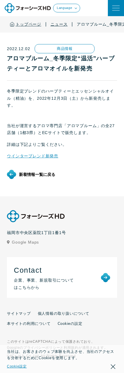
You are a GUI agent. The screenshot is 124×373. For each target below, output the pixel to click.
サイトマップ (19, 313)
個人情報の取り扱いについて (63, 313)
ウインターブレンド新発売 (32, 156)
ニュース (58, 24)
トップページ (28, 24)
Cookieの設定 (70, 323)
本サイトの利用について (29, 323)
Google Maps (25, 242)
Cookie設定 (17, 366)
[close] (116, 8)
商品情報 (65, 48)
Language (64, 8)
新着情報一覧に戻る (37, 174)
